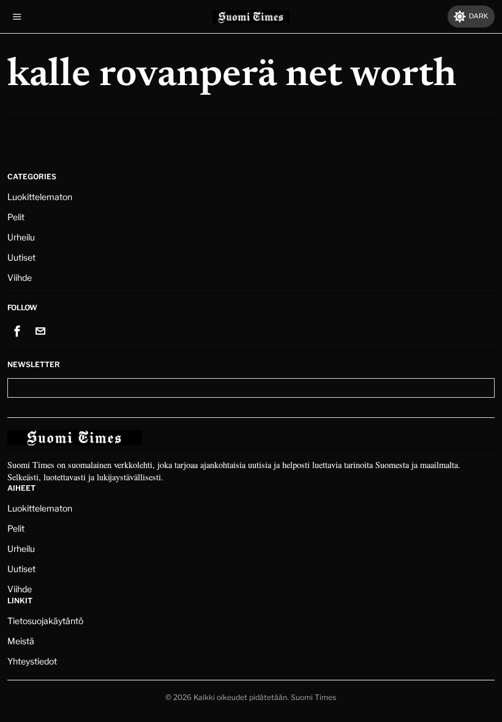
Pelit (15, 217)
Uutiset (21, 257)
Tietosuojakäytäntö (45, 621)
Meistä (20, 641)
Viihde (19, 277)
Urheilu (21, 237)
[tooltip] (17, 331)
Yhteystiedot (32, 661)
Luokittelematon (39, 197)
